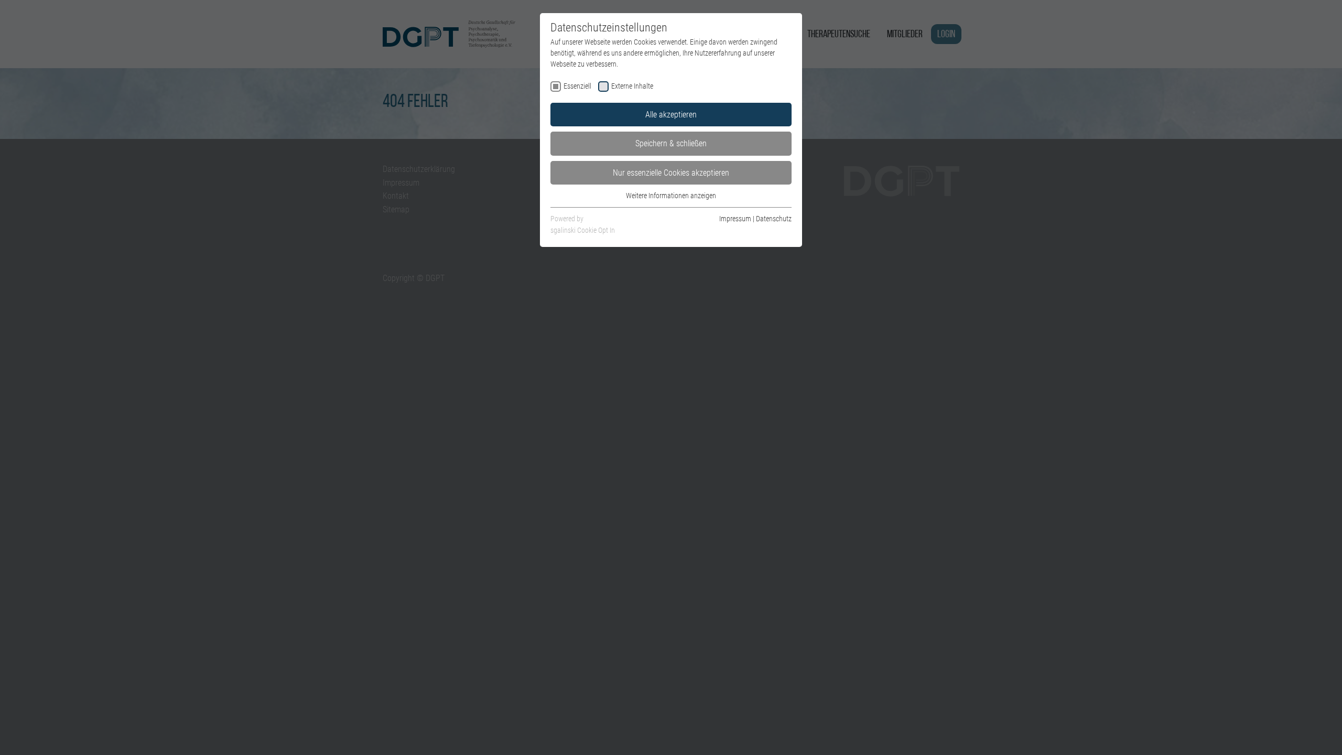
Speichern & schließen (671, 143)
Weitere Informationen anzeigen (671, 195)
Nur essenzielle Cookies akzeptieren (671, 173)
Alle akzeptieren (671, 115)
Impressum (735, 218)
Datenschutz (774, 218)
